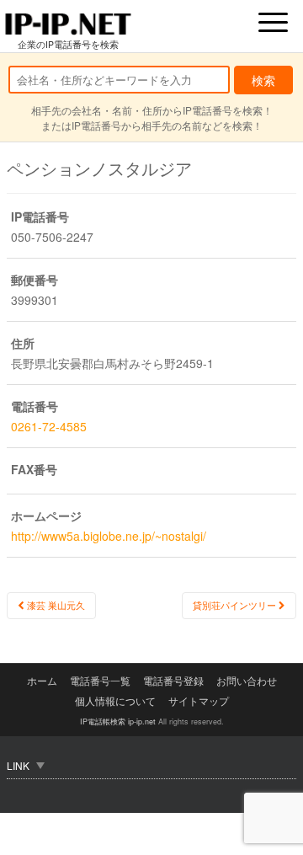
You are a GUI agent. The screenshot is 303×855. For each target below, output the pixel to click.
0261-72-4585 (49, 426)
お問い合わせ (246, 680)
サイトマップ (198, 700)
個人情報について (115, 700)
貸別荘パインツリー (236, 605)
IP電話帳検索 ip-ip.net (118, 721)
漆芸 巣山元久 (54, 605)
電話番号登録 (173, 680)
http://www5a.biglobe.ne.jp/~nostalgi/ (108, 535)
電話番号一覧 (100, 680)
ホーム (42, 680)
